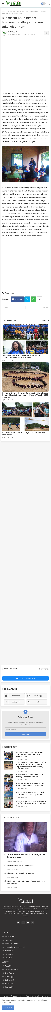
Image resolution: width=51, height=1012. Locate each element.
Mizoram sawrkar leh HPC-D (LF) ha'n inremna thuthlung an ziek (30, 793)
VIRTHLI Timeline (11, 969)
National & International (15, 947)
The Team (9, 973)
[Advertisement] (25, 64)
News (10, 11)
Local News (9, 940)
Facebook (19, 299)
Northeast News (11, 943)
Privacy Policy (16, 996)
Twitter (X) (9, 980)
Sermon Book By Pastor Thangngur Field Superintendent (26, 855)
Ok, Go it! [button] (8, 1007)
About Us (8, 966)
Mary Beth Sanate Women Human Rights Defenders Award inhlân (30, 784)
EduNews (8, 958)
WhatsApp (9, 976)
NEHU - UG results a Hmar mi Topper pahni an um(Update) (26, 882)
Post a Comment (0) (25, 678)
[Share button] (39, 299)
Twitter (27, 299)
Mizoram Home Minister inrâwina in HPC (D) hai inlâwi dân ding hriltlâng (31, 802)
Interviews (9, 951)
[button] (48, 3)
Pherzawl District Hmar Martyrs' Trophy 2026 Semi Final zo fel (24, 434)
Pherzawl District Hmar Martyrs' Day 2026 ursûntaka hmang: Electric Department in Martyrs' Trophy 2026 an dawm (25, 395)
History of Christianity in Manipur (21, 873)
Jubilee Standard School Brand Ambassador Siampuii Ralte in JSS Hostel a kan (21, 356)
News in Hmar (10, 936)
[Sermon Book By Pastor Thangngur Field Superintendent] (25, 837)
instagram (16, 702)
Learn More (6, 1002)
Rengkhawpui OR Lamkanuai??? (20, 865)
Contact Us (9, 987)
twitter (38, 702)
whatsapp (38, 696)
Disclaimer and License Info (37, 996)
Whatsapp (33, 299)
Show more (44, 320)
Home (4, 11)
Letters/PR (9, 954)
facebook (16, 696)
